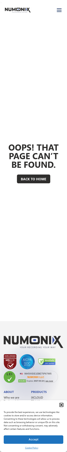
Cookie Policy (31, 447)
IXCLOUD (37, 397)
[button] (61, 405)
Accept (34, 439)
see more (49, 381)
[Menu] (59, 10)
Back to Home (33, 179)
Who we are (11, 397)
